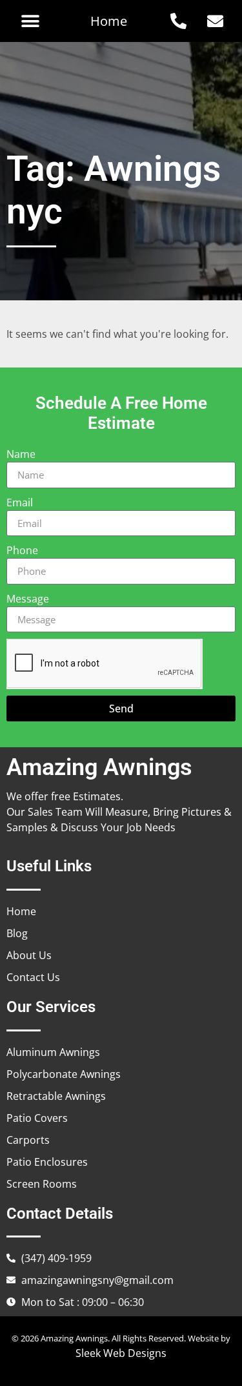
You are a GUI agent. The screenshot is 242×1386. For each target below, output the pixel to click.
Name (20, 454)
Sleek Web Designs (121, 1353)
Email (19, 502)
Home (108, 21)
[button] (30, 21)
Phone (22, 550)
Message (27, 599)
